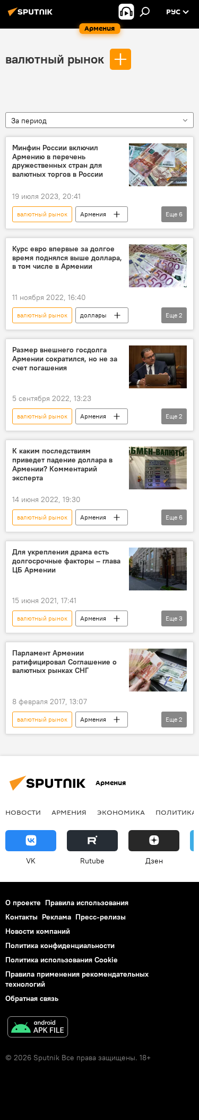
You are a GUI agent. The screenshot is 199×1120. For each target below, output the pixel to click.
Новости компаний (37, 931)
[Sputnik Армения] (31, 16)
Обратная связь (31, 998)
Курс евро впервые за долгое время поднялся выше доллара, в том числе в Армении (67, 257)
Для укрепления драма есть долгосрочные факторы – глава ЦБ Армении (66, 561)
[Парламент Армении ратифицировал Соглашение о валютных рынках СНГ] (158, 670)
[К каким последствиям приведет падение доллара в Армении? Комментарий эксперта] (158, 468)
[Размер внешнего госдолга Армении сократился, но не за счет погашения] (158, 366)
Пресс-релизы (100, 917)
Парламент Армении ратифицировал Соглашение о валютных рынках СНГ (64, 662)
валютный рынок (54, 59)
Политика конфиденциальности (60, 945)
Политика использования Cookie (61, 959)
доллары (93, 315)
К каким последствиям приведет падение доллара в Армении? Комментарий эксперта (62, 464)
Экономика (121, 812)
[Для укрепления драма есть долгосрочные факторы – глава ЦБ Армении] (158, 569)
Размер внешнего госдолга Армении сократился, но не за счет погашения (64, 358)
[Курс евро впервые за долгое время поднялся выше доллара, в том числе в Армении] (158, 265)
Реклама (56, 917)
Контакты (21, 917)
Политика (175, 812)
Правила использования (86, 902)
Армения (93, 214)
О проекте (23, 902)
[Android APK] (38, 1028)
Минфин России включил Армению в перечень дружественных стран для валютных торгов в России (57, 161)
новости (23, 812)
